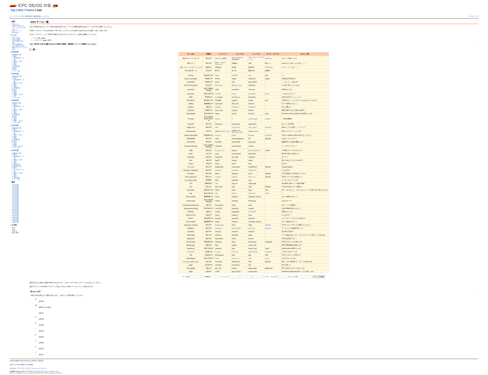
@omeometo (236, 57)
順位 (15, 63)
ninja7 (267, 94)
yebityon (268, 119)
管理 (13, 227)
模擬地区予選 (16, 166)
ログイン (473, 16)
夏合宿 (14, 67)
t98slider (251, 135)
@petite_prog (236, 85)
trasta (217, 258)
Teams (30, 10)
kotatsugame (219, 225)
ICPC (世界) (16, 39)
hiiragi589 (251, 107)
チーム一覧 (16, 71)
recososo (235, 252)
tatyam (234, 94)
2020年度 (15, 186)
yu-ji (27, 373)
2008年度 (15, 206)
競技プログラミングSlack (19, 48)
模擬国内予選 (16, 54)
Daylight (218, 107)
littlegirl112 (235, 107)
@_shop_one (220, 150)
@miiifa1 (256, 131)
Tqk (216, 193)
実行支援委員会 (17, 44)
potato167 (251, 193)
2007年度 (15, 207)
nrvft (249, 75)
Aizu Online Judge (18, 46)
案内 (15, 56)
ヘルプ (44, 16)
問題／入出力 (18, 61)
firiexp (234, 135)
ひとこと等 (293, 277)
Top (13, 10)
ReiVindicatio (253, 252)
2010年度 (15, 202)
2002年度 (15, 216)
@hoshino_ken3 (237, 132)
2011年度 (15, 201)
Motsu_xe (251, 177)
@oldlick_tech (225, 131)
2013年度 (15, 198)
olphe (217, 75)
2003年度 (15, 214)
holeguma (218, 228)
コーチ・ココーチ (270, 277)
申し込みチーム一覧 (20, 170)
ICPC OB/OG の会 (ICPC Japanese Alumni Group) (31, 368)
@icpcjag (15, 32)
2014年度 (15, 196)
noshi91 (218, 94)
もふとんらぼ (296, 97)
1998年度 (15, 222)
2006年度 (15, 209)
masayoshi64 (236, 228)
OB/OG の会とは (17, 26)
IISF (13, 42)
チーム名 (185, 277)
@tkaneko (268, 58)
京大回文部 (252, 211)
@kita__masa (220, 62)
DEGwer (268, 228)
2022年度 (15, 150)
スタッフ (15, 29)
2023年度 (15, 125)
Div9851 (235, 75)
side (216, 183)
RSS (13, 229)
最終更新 (37, 16)
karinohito (235, 170)
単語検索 (28, 16)
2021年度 (15, 185)
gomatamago (253, 119)
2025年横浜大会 (17, 41)
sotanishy (218, 170)
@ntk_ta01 (219, 85)
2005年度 (15, 211)
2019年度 (15, 188)
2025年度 (15, 74)
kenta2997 (268, 135)
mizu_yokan (252, 127)
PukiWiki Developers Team (41, 371)
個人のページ (16, 30)
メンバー (225, 277)
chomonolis (236, 127)
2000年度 (15, 219)
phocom (218, 135)
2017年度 (15, 191)
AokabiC (268, 225)
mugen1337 (252, 170)
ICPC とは (15, 24)
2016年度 (15, 193)
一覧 (21, 16)
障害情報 (17, 66)
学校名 (207, 277)
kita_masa (218, 64)
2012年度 (15, 199)
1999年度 (15, 220)
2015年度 (15, 194)
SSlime (234, 193)
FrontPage (17, 364)
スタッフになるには (19, 27)
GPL (57, 371)
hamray (217, 119)
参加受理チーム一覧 (20, 58)
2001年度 (15, 217)
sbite (216, 127)
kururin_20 (235, 258)
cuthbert (234, 177)
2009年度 (15, 204)
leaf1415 (268, 127)
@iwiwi (217, 58)
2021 (21, 10)
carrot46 (218, 177)
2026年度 (15, 52)
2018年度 (15, 189)
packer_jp (251, 228)
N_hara (217, 252)
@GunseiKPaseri (254, 150)
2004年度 (15, 212)
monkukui (190, 252)
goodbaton (252, 94)
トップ (13, 16)
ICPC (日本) (16, 38)
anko (250, 258)
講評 (15, 64)
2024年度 (15, 100)
